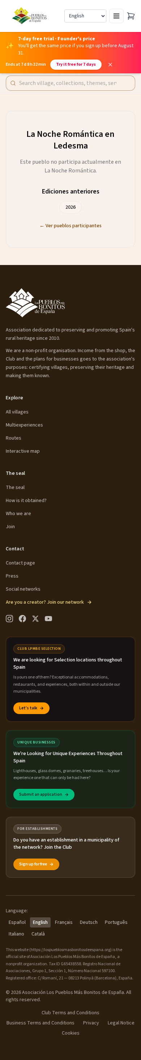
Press (12, 576)
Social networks (23, 589)
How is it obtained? (26, 500)
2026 (70, 207)
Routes (13, 438)
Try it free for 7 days (76, 64)
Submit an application (40, 794)
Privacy (91, 1023)
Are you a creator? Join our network (45, 602)
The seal (15, 487)
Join (10, 526)
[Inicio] (30, 16)
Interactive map (23, 451)
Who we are (18, 513)
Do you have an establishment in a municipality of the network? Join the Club (66, 843)
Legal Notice (121, 1023)
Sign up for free (33, 864)
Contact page (20, 563)
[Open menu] (116, 16)
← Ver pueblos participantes (70, 225)
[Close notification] (110, 64)
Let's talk (28, 708)
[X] (35, 618)
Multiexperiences (24, 425)
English (40, 922)
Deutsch (89, 922)
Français (64, 922)
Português (116, 922)
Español (17, 922)
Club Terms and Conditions (70, 1012)
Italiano (16, 934)
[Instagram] (9, 618)
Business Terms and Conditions (40, 1023)
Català (38, 934)
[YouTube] (48, 618)
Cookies (71, 1033)
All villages (17, 412)
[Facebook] (22, 618)
